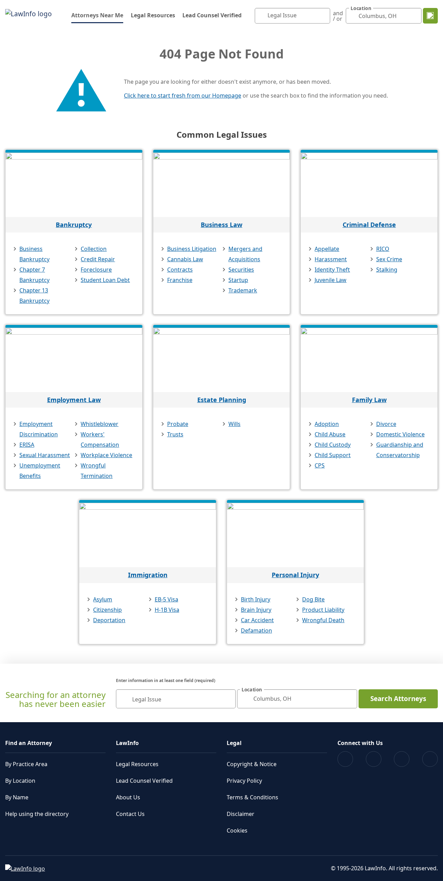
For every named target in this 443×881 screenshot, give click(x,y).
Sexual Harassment (44, 455)
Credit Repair (98, 259)
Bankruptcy (74, 224)
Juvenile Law (330, 280)
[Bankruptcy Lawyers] (74, 185)
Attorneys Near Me (97, 15)
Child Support (333, 455)
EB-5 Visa (166, 599)
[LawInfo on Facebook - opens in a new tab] (345, 759)
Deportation (109, 620)
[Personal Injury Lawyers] (295, 535)
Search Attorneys (398, 698)
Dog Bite (313, 599)
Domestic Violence (400, 434)
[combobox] (293, 16)
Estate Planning (221, 400)
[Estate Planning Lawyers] (221, 360)
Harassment (331, 259)
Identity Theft (332, 269)
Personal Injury (295, 575)
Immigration (148, 575)
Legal (234, 743)
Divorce (386, 424)
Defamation (256, 630)
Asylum (102, 599)
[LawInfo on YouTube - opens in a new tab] (401, 759)
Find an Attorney (28, 743)
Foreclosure (96, 269)
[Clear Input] (323, 16)
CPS (320, 465)
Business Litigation (191, 249)
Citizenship (107, 610)
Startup (238, 280)
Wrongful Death (323, 620)
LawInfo (127, 743)
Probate (177, 424)
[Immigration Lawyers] (147, 535)
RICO (382, 249)
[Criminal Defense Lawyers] (369, 185)
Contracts (180, 269)
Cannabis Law (185, 259)
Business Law (221, 224)
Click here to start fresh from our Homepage (182, 95)
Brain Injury (256, 610)
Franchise (179, 280)
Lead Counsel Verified (212, 15)
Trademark (242, 290)
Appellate (327, 249)
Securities (241, 269)
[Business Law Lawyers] (221, 185)
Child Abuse (330, 434)
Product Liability (323, 610)
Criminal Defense (369, 224)
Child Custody (333, 444)
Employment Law (74, 400)
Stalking (386, 269)
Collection (94, 249)
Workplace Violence (106, 455)
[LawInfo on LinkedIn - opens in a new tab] (430, 759)
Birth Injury (255, 599)
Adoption (327, 424)
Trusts (175, 434)
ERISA (26, 444)
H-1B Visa (167, 610)
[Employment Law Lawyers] (74, 360)
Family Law (369, 400)
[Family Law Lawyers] (369, 360)
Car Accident (257, 620)
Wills (234, 424)
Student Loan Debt (105, 280)
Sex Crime (389, 259)
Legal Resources (153, 15)
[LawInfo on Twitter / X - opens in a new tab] (373, 759)
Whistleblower (99, 424)
